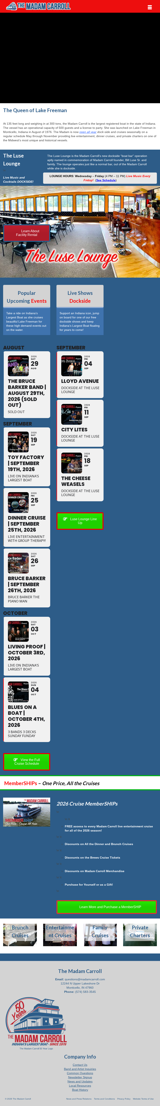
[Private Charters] (140, 935)
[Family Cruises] (100, 935)
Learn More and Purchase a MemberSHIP (110, 907)
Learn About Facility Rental (27, 233)
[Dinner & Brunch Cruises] (20, 935)
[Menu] (150, 7)
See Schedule (106, 180)
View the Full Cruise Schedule (27, 761)
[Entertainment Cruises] (60, 935)
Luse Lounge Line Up (83, 521)
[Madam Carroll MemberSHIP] (26, 812)
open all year (87, 132)
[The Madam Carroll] (80, 6)
